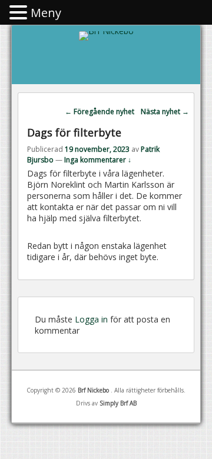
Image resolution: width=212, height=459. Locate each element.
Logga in (91, 319)
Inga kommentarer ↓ (97, 160)
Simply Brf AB (118, 403)
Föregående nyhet (99, 112)
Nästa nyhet (165, 112)
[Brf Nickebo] (106, 30)
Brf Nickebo (94, 390)
